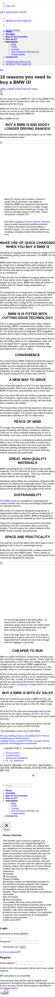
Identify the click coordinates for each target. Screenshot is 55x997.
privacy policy (10, 988)
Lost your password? (10, 952)
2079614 (46, 748)
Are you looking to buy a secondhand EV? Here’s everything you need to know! (24, 737)
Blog (13, 44)
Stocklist (10, 34)
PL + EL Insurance (15, 760)
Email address (8, 963)
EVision (36, 714)
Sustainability (18, 54)
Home (9, 31)
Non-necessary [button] (10, 897)
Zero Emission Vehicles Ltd (25, 52)
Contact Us (12, 57)
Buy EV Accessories (17, 37)
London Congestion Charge (22, 684)
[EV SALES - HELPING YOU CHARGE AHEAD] (13, 12)
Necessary (11, 876)
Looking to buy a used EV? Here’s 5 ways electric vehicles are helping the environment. (25, 742)
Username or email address (14, 933)
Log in (22, 947)
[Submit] (7, 788)
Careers (15, 49)
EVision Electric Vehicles (37, 222)
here (17, 118)
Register (4, 993)
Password (5, 941)
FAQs (14, 47)
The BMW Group (8, 501)
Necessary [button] (8, 874)
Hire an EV (11, 39)
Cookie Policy (13, 755)
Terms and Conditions (17, 758)
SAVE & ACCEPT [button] (12, 920)
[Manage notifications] (6, 991)
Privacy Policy (13, 753)
